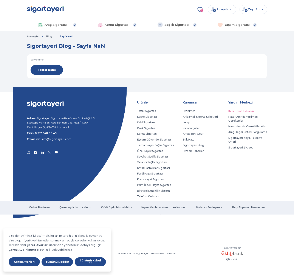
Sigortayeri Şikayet (240, 147)
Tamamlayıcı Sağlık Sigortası (155, 145)
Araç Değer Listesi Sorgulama (247, 132)
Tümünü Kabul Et (90, 262)
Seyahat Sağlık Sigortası (152, 156)
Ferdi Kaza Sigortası (150, 173)
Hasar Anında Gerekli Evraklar (247, 126)
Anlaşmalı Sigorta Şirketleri (200, 116)
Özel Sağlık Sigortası (150, 151)
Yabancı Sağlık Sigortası (152, 162)
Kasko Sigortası (147, 116)
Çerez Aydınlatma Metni (27, 249)
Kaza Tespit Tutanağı (241, 111)
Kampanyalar (191, 128)
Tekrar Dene (47, 69)
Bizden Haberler (193, 151)
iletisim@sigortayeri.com (53, 139)
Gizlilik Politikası (39, 207)
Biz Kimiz (189, 111)
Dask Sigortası (146, 128)
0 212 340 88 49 (46, 133)
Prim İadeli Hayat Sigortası (154, 185)
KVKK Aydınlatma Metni (116, 207)
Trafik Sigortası (146, 111)
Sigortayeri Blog (193, 145)
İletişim (187, 122)
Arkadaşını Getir (193, 133)
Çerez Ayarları (24, 261)
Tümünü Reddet (57, 261)
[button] (56, 25)
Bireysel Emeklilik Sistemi (153, 190)
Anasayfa (33, 36)
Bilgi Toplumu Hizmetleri (248, 207)
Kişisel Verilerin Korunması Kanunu (164, 207)
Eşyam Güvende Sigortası (154, 139)
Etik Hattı (189, 139)
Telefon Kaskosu (148, 196)
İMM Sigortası (146, 122)
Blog (49, 36)
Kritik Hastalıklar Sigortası (153, 168)
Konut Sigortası (147, 133)
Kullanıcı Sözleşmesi (209, 207)
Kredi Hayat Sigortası (150, 179)
